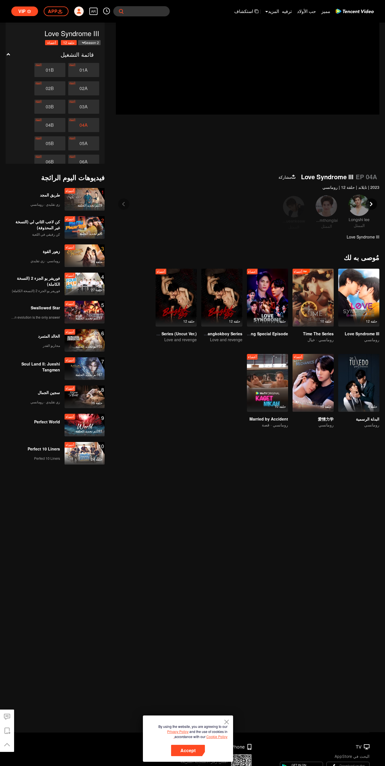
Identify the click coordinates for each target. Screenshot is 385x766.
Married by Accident (268, 419)
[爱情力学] (313, 383)
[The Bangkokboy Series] (221, 298)
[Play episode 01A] (83, 70)
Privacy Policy (178, 731)
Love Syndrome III (362, 333)
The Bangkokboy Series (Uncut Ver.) (162, 333)
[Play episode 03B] (49, 107)
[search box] (121, 11)
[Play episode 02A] (83, 88)
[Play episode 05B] (49, 143)
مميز (325, 11)
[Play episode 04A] (83, 125)
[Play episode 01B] (49, 70)
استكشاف (243, 11)
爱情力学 (326, 419)
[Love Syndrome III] (358, 298)
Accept (188, 750)
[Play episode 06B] (49, 162)
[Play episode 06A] (83, 162)
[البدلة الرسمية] (358, 383)
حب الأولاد (306, 11)
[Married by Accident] (267, 383)
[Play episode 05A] (83, 143)
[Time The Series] (313, 298)
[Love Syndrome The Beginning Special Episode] (267, 298)
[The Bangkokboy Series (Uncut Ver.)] (176, 298)
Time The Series (318, 333)
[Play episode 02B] (49, 88)
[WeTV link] (355, 11)
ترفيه (287, 11)
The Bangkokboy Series (219, 333)
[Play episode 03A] (83, 107)
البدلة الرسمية (367, 419)
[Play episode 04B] (49, 125)
